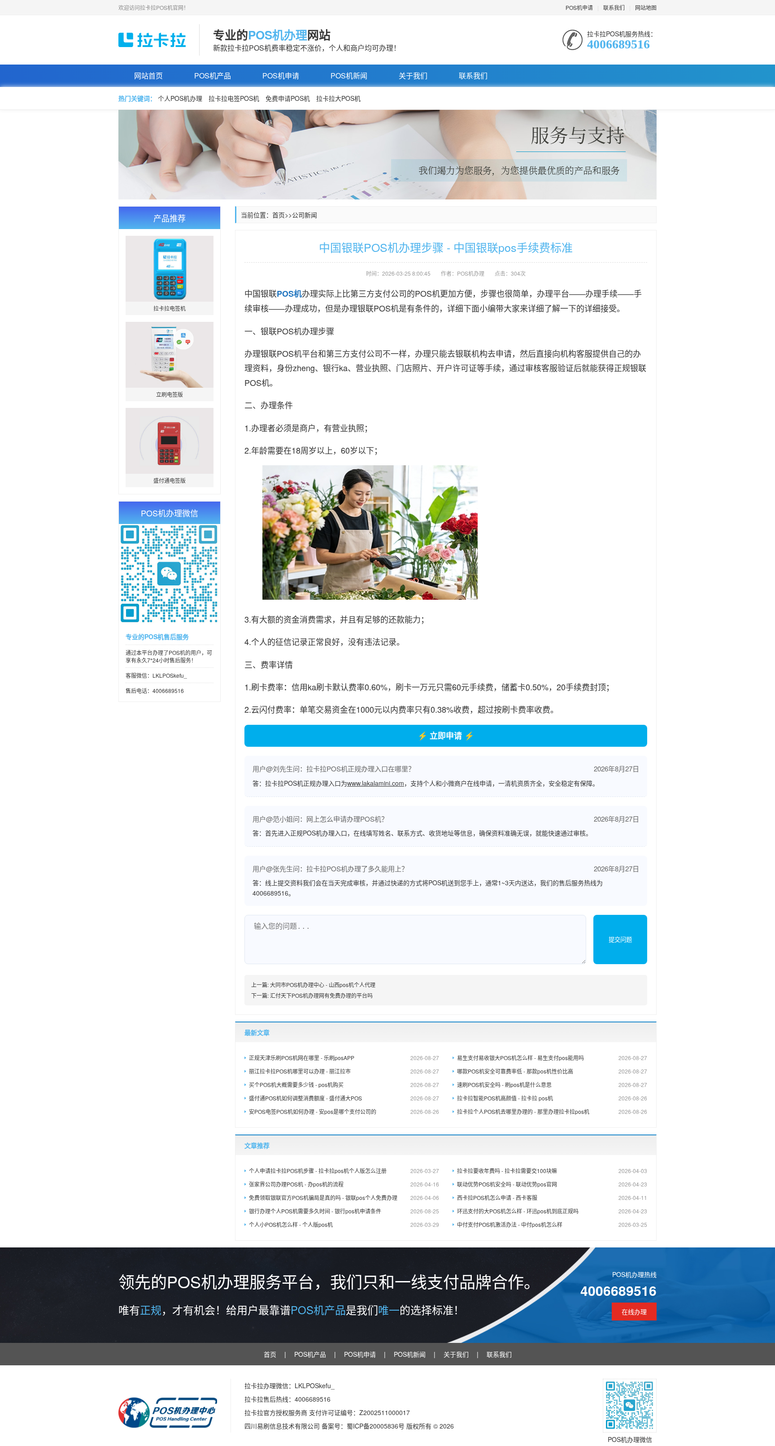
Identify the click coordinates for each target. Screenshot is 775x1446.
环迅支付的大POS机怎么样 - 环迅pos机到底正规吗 (552, 1211)
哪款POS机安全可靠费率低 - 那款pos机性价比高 (552, 1071)
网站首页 (148, 75)
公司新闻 (304, 214)
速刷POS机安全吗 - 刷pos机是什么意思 (552, 1084)
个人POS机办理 (180, 98)
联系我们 (614, 7)
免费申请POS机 (288, 98)
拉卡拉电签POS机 (234, 98)
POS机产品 (212, 75)
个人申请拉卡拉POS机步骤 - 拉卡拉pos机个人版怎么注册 (344, 1170)
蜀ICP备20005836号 (376, 1425)
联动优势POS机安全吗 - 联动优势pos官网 (552, 1184)
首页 (278, 214)
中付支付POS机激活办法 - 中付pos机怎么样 (552, 1224)
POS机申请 (579, 7)
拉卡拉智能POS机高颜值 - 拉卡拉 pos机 (552, 1098)
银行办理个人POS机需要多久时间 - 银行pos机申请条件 (344, 1211)
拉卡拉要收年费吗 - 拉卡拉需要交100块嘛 (552, 1170)
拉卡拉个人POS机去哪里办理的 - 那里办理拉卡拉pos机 (552, 1111)
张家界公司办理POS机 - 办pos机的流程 (344, 1184)
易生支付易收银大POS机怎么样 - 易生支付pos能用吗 (552, 1057)
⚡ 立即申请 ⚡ (446, 735)
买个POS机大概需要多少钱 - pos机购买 (344, 1084)
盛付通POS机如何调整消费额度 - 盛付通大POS (344, 1098)
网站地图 (646, 7)
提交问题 (620, 939)
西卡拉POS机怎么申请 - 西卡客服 (552, 1197)
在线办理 (634, 1311)
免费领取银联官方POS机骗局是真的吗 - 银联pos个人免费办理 (344, 1197)
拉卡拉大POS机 (338, 98)
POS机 (289, 293)
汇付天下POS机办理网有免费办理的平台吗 (321, 995)
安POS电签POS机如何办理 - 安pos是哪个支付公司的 (344, 1111)
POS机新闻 (349, 75)
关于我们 (413, 75)
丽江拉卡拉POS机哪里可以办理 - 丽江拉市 (344, 1071)
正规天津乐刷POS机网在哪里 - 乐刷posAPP (344, 1057)
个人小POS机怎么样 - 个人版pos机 (344, 1224)
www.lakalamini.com (375, 783)
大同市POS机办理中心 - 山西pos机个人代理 (322, 984)
